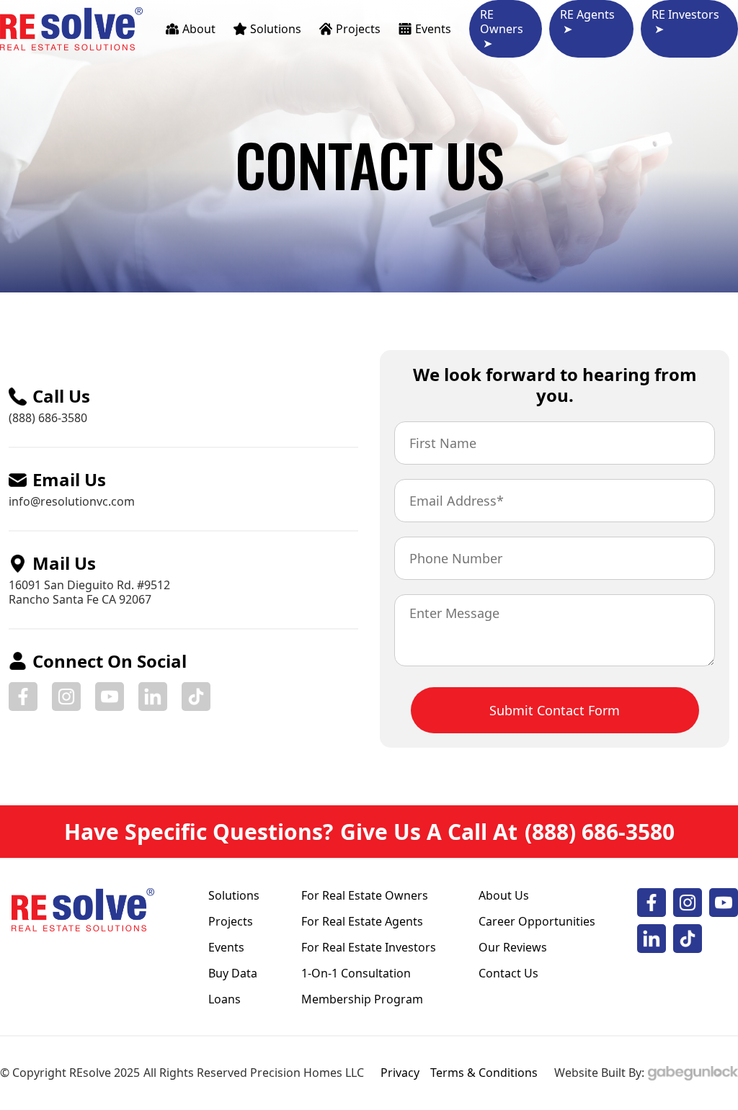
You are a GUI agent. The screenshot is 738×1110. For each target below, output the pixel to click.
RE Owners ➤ (501, 28)
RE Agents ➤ (587, 21)
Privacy (400, 1072)
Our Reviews (513, 947)
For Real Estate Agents (362, 921)
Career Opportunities (537, 921)
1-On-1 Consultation (356, 973)
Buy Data (232, 973)
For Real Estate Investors (368, 947)
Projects (230, 921)
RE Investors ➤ (685, 21)
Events (226, 947)
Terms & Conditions (484, 1072)
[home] (72, 28)
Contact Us (508, 973)
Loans (224, 999)
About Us (504, 895)
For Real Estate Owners (364, 895)
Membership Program (362, 999)
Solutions (233, 895)
